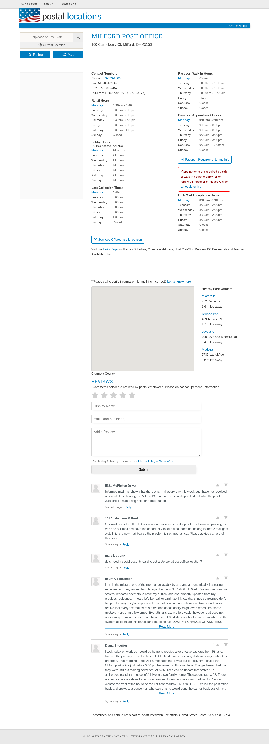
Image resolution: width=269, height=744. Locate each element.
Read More (166, 626)
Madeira (207, 349)
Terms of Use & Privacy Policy (158, 736)
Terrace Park (210, 314)
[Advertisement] (167, 59)
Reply (128, 507)
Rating (38, 54)
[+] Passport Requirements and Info (205, 159)
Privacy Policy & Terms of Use (156, 461)
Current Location (53, 45)
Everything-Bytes (111, 736)
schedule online (191, 186)
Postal (70, 16)
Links (49, 4)
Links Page (110, 249)
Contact (69, 4)
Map (71, 54)
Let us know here (179, 281)
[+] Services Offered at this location (118, 239)
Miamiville (208, 296)
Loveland (208, 331)
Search (30, 4)
